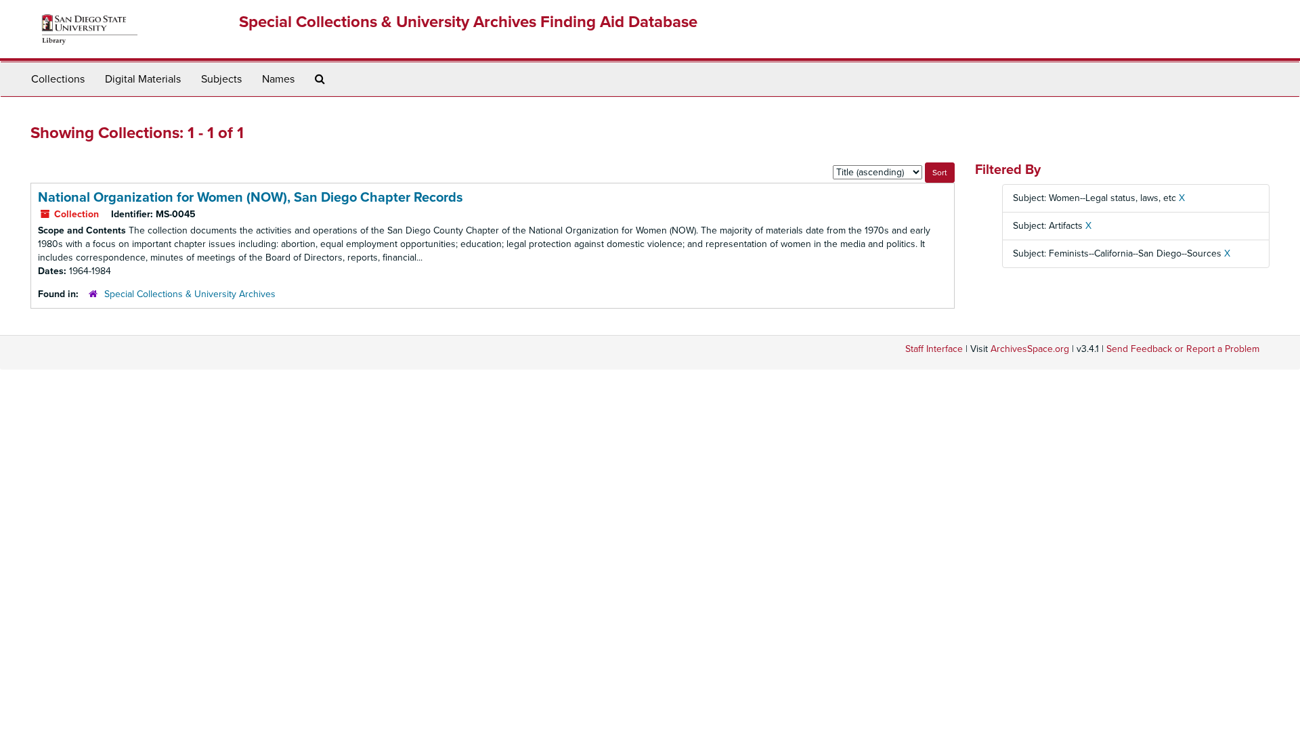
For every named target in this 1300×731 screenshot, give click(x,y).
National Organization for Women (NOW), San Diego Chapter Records (250, 198)
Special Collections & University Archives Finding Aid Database (468, 22)
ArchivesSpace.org (1030, 349)
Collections (58, 79)
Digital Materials (143, 79)
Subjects (221, 79)
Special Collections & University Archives (190, 294)
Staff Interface (934, 349)
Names (278, 79)
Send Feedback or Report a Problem (1182, 349)
